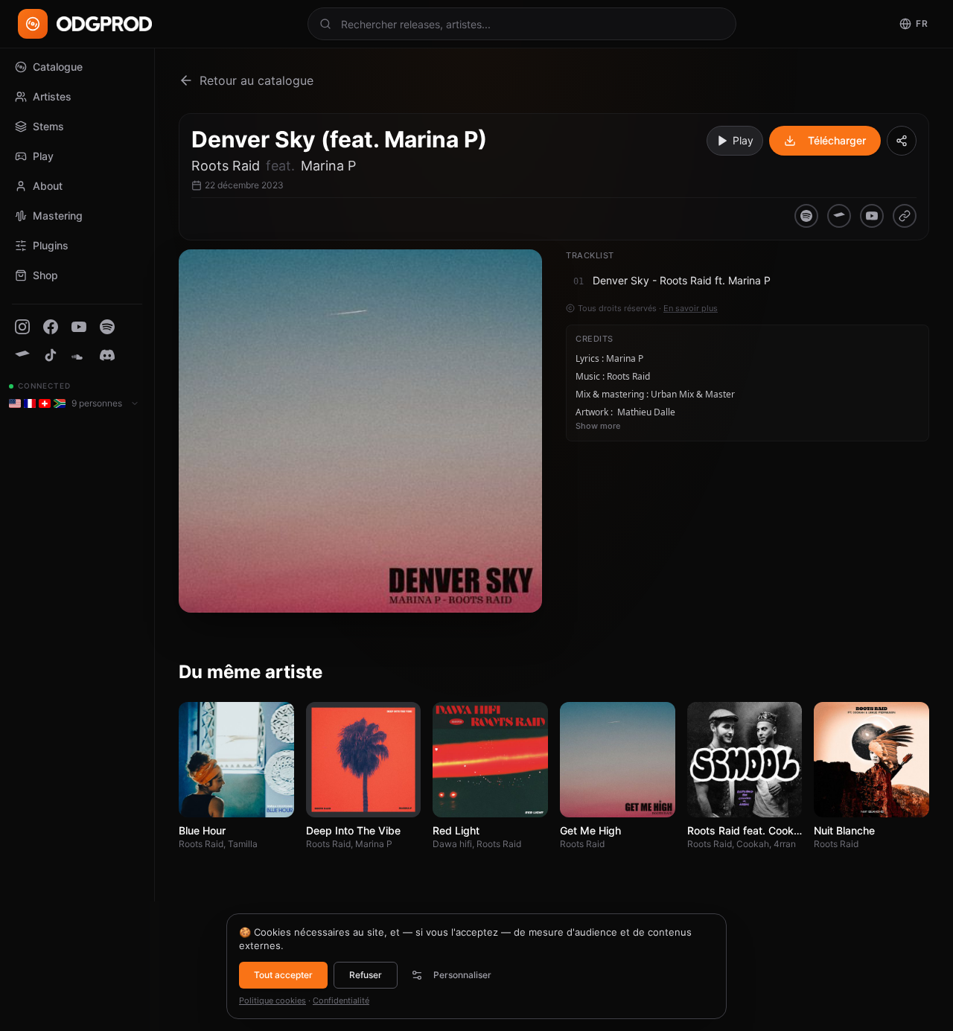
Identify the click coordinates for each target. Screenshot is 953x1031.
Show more (598, 426)
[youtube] (79, 326)
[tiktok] (50, 355)
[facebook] (50, 326)
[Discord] (107, 355)
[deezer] (905, 216)
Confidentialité (341, 1000)
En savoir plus (690, 308)
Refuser (365, 974)
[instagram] (22, 326)
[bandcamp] (22, 355)
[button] (747, 281)
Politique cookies (272, 1000)
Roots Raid (225, 165)
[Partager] (902, 141)
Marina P (328, 165)
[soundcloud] (79, 355)
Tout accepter (283, 974)
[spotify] (107, 326)
